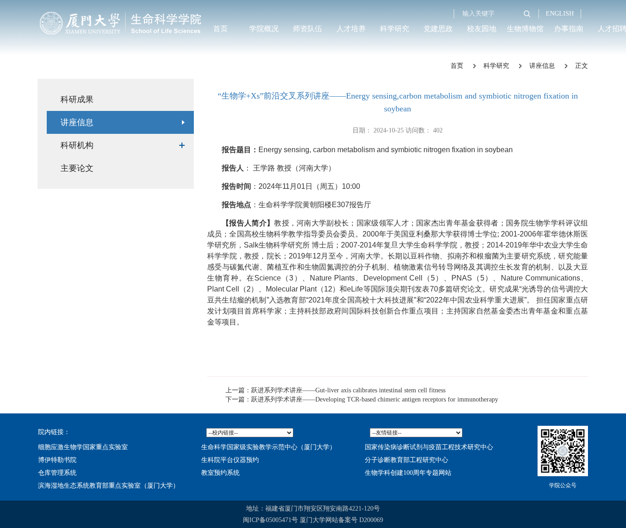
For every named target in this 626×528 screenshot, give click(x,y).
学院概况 (264, 29)
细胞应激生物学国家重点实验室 (83, 447)
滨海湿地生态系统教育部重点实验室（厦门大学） (108, 485)
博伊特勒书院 (57, 459)
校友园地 (481, 29)
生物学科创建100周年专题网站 (408, 472)
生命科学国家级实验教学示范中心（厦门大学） (268, 447)
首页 (220, 29)
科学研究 (394, 29)
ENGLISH (560, 13)
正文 (581, 65)
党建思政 (438, 29)
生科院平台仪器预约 (230, 459)
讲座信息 (542, 65)
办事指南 (568, 29)
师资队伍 (307, 29)
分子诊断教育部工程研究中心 (406, 459)
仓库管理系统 (57, 472)
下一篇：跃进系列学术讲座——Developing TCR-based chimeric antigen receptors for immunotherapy (361, 399)
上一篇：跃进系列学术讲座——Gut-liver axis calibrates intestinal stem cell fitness (335, 390)
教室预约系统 (220, 472)
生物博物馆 (525, 29)
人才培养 (351, 29)
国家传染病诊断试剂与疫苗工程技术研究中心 (429, 447)
